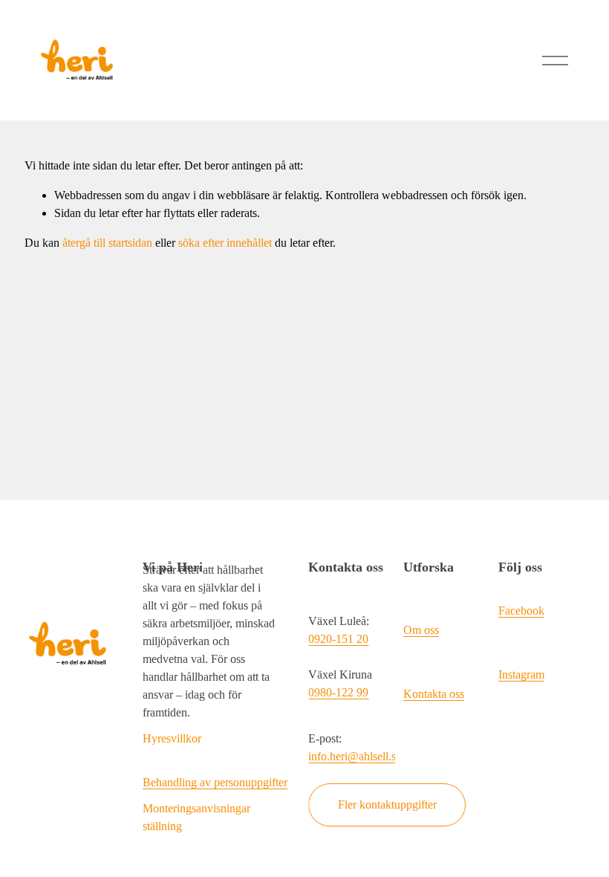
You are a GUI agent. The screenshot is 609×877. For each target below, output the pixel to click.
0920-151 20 (338, 638)
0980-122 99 (338, 692)
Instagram (521, 674)
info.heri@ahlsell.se (354, 756)
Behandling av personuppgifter (215, 782)
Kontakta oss (433, 693)
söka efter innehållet (225, 242)
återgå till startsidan (107, 242)
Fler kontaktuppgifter (387, 804)
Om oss (421, 630)
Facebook (521, 610)
